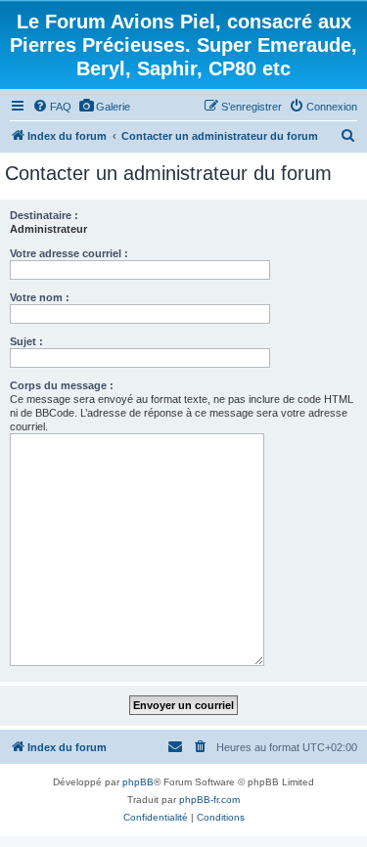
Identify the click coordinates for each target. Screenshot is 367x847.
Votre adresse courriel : (69, 253)
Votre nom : (39, 297)
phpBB (138, 782)
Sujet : (26, 341)
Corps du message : (62, 385)
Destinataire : (44, 215)
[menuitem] (51, 106)
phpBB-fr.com (209, 799)
